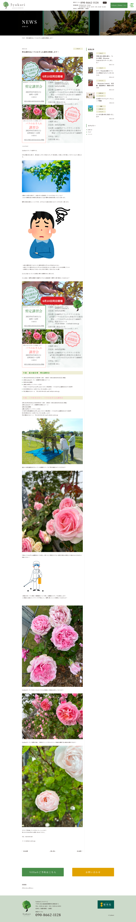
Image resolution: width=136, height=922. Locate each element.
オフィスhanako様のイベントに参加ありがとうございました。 (105, 73)
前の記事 (25, 851)
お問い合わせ (93, 872)
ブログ (78, 49)
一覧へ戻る (52, 851)
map (104, 2)
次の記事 (79, 851)
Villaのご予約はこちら (119, 5)
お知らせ (101, 93)
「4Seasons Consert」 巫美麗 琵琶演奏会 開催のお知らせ (105, 85)
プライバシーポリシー (27, 888)
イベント (101, 80)
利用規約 (24, 884)
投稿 (101, 106)
